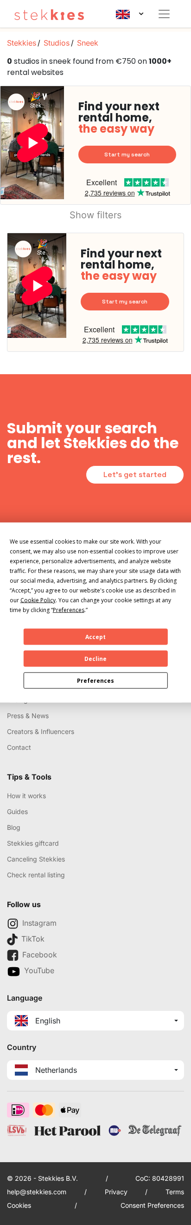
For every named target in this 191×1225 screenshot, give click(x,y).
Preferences (95, 680)
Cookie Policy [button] (38, 600)
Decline (95, 658)
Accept (95, 636)
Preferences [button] (68, 610)
